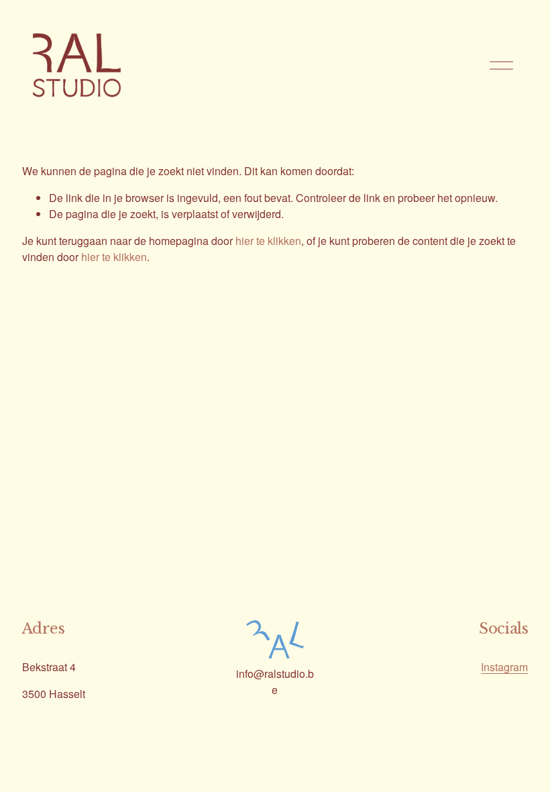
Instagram (504, 667)
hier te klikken (268, 240)
